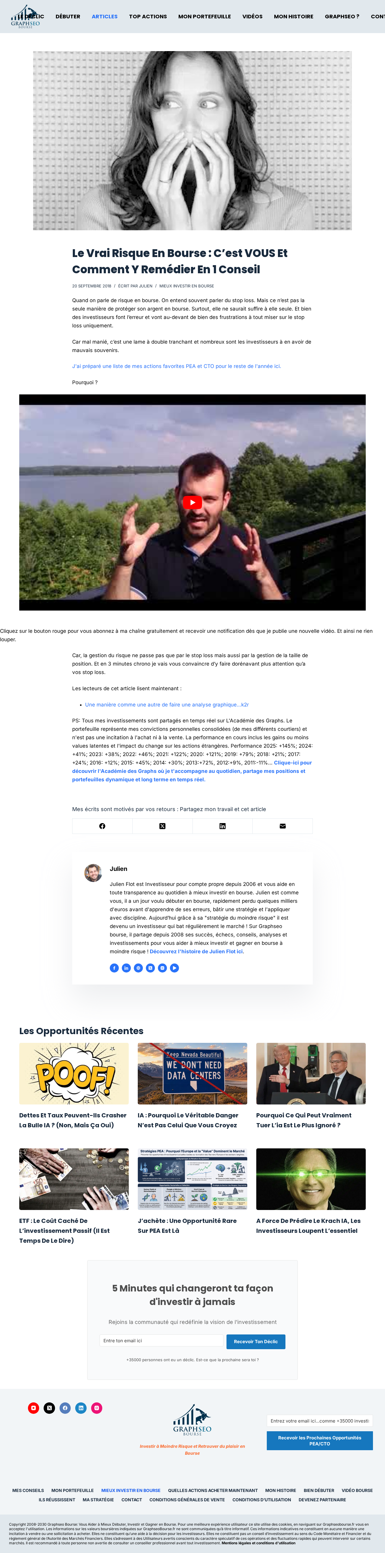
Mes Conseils (28, 1490)
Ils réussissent (57, 1499)
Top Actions (148, 16)
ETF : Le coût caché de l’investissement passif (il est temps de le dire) (64, 1231)
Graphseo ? (342, 16)
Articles (105, 16)
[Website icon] (138, 968)
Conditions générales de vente (187, 1499)
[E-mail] (283, 826)
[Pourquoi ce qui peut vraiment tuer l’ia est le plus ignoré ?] (311, 1073)
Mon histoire (280, 1490)
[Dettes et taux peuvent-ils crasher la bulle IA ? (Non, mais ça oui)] (74, 1073)
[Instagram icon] (162, 968)
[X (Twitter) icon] (150, 968)
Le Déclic (31, 16)
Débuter (68, 16)
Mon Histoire (293, 16)
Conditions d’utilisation (262, 1499)
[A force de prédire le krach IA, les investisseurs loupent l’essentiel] (311, 1179)
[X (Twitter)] (163, 826)
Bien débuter (319, 1490)
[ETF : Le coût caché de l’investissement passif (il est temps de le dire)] (74, 1179)
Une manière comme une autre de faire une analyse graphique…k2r (167, 705)
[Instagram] (97, 1408)
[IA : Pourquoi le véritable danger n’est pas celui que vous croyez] (192, 1073)
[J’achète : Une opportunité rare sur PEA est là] (192, 1179)
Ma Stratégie (98, 1499)
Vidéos (252, 16)
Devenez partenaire (322, 1499)
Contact (132, 1499)
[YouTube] (33, 1408)
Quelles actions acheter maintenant (213, 1490)
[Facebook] (102, 826)
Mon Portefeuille (204, 16)
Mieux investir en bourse (186, 285)
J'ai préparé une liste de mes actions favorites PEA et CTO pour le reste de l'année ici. (176, 366)
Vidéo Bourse (357, 1490)
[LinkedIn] (223, 826)
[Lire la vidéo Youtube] (192, 502)
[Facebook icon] (114, 968)
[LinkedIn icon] (126, 968)
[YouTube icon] (174, 968)
